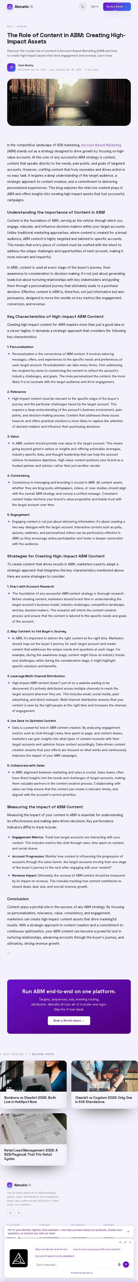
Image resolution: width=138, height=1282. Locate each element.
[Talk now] (119, 1264)
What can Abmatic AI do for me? (51, 1249)
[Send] (126, 1264)
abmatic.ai (87, 1273)
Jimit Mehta (25, 65)
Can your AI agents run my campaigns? (54, 1256)
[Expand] (125, 1242)
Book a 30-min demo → (69, 1020)
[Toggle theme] (82, 6)
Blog (10, 26)
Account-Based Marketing (101, 145)
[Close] (128, 1232)
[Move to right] (120, 1242)
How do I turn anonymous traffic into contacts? (96, 1249)
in (10, 1213)
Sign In (95, 6)
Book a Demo (117, 6)
